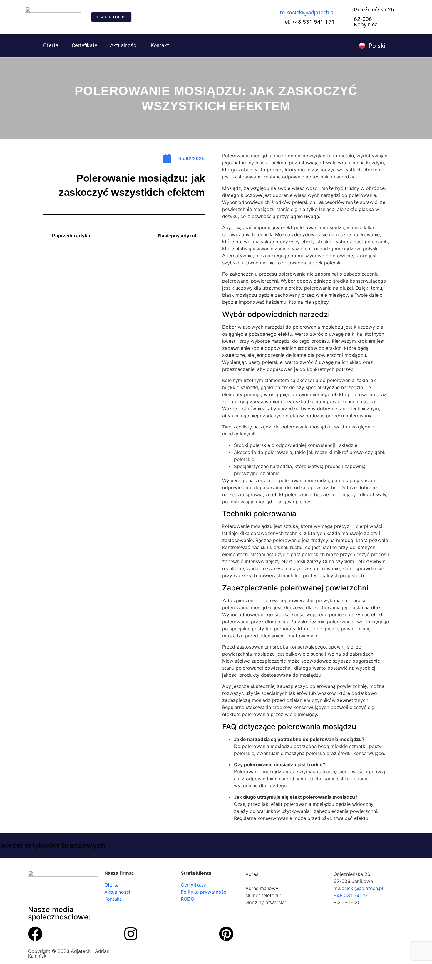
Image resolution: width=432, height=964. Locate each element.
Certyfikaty (84, 45)
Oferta (50, 45)
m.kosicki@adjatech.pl (307, 12)
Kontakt (160, 45)
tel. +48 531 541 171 (309, 21)
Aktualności (124, 45)
